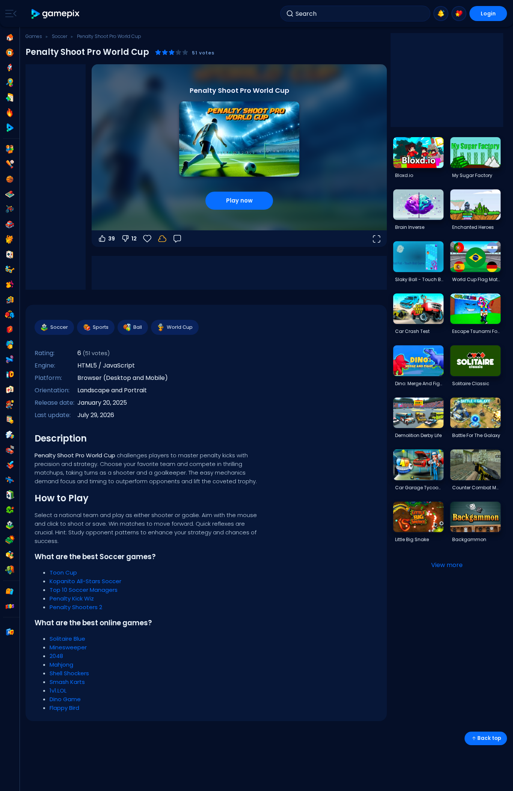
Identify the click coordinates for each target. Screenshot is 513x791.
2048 (56, 656)
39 (111, 238)
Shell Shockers (69, 673)
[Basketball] (10, 179)
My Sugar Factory (472, 175)
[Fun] (10, 344)
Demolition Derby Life (418, 435)
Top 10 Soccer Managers (84, 590)
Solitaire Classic (470, 383)
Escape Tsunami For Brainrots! (476, 331)
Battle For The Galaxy (476, 435)
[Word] (10, 555)
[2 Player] (10, 149)
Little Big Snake (412, 539)
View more (447, 565)
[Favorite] (458, 13)
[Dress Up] (10, 284)
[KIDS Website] (10, 606)
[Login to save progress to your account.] (162, 238)
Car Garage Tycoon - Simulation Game (419, 487)
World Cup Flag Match (476, 279)
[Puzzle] (10, 434)
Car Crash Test (412, 331)
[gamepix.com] (56, 14)
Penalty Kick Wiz (72, 598)
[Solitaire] (10, 494)
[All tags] (10, 591)
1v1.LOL (58, 690)
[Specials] (10, 127)
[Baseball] (10, 164)
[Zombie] (10, 570)
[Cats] (10, 239)
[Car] (10, 224)
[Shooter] (10, 479)
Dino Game (65, 699)
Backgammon (469, 539)
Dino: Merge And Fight (419, 383)
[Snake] (10, 509)
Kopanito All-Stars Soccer (85, 581)
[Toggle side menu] (9, 13)
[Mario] (10, 404)
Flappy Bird (64, 708)
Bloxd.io (404, 175)
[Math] (10, 419)
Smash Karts (67, 682)
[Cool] (10, 269)
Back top (489, 738)
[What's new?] (440, 13)
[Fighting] (10, 314)
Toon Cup (63, 572)
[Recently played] (10, 52)
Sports (101, 327)
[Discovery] (10, 82)
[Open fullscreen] (376, 238)
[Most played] (10, 67)
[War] (10, 539)
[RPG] (10, 464)
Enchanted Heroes (473, 227)
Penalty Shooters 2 (76, 607)
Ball (137, 327)
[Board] (10, 194)
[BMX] (10, 209)
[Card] (10, 254)
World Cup (180, 327)
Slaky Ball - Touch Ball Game (419, 279)
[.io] (10, 374)
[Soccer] (10, 524)
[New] (10, 97)
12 (134, 238)
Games (34, 36)
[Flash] (10, 329)
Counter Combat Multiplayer (476, 487)
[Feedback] (177, 238)
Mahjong (61, 664)
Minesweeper (68, 647)
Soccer (59, 36)
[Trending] (10, 112)
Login (488, 13)
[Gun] (10, 359)
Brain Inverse (409, 227)
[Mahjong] (10, 389)
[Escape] (10, 299)
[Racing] (10, 449)
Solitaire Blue (67, 639)
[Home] (10, 37)
